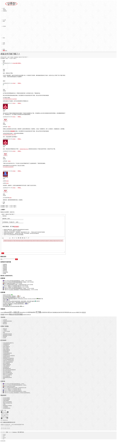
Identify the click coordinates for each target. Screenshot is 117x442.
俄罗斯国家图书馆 (7, 368)
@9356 (13, 139)
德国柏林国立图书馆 (7, 377)
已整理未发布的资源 (7, 321)
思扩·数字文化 (21, 432)
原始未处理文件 (23, 312)
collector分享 (7, 312)
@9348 (13, 63)
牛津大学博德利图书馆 (8, 362)
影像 (59, 312)
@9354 (13, 103)
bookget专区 (5, 272)
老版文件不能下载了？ (10, 54)
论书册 (4, 337)
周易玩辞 (5, 328)
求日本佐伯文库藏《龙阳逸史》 (10, 296)
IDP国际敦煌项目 (6, 408)
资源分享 (5, 265)
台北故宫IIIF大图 (45, 312)
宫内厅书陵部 (6, 347)
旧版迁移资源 (74, 312)
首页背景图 (19, 314)
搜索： (1, 259)
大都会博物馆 (6, 400)
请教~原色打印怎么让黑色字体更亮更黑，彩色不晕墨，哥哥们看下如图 (18, 301)
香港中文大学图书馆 (7, 374)
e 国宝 (4, 404)
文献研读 (5, 264)
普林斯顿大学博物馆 (7, 405)
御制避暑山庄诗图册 (7, 335)
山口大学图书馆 (6, 376)
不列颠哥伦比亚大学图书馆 (9, 355)
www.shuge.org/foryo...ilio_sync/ (9, 134)
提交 (3, 253)
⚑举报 (20, 63)
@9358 (13, 151)
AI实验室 (1, 312)
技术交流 (5, 270)
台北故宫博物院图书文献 (8, 359)
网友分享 (12, 314)
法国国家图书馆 (6, 354)
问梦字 (4, 299)
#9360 (10, 197)
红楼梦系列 (6, 314)
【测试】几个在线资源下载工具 (14, 285)
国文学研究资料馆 (7, 371)
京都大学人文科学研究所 (8, 360)
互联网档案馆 (6, 351)
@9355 (13, 116)
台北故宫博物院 (6, 399)
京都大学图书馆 (6, 349)
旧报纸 (70, 312)
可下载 (38, 312)
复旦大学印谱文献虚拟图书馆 (9, 369)
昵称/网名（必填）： (6, 218)
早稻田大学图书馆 (7, 364)
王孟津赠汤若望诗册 (7, 333)
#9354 (9, 126)
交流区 (11, 57)
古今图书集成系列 (30, 312)
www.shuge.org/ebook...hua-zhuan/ (10, 98)
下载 (12, 312)
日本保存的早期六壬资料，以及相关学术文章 (16, 284)
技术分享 (62, 312)
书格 (7, 432)
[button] (5, 238)
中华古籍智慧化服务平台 (8, 342)
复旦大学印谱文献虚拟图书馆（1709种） (16, 280)
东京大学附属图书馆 (7, 372)
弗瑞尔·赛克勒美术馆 (7, 403)
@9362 (13, 187)
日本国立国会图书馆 (7, 353)
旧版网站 (5, 322)
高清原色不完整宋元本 (27, 314)
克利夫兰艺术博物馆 (7, 401)
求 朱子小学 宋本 (6, 294)
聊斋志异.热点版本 (11, 283)
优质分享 (16, 312)
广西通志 (5, 330)
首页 (9, 57)
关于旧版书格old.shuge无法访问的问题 (11, 306)
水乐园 (4, 273)
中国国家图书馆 (6, 344)
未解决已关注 (79, 312)
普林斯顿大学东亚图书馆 (8, 358)
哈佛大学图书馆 (6, 346)
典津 (4, 378)
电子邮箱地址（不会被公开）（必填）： (11, 222)
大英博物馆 (5, 406)
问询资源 (16, 57)
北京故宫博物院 (6, 397)
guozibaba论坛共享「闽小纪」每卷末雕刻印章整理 (13, 302)
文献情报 (5, 269)
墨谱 (4, 332)
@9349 (13, 83)
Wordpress (14, 432)
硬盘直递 (5, 323)
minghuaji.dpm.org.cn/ (24, 148)
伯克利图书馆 (6, 367)
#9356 (9, 161)
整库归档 (67, 312)
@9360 (13, 171)
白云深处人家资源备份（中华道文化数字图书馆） (20, 289)
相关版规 (16, 226)
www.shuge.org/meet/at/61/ (8, 166)
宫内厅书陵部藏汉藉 (54, 312)
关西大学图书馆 (6, 365)
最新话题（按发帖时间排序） (6, 275)
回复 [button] (16, 63)
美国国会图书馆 (6, 356)
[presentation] (5, 238)
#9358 (7, 180)
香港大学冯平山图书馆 (8, 373)
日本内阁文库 (6, 345)
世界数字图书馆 (6, 350)
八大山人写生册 (6, 331)
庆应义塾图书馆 (6, 363)
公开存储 (5, 319)
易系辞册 (5, 336)
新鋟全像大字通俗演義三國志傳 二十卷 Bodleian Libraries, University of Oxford (19, 298)
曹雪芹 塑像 (5, 305)
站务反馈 (5, 268)
